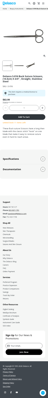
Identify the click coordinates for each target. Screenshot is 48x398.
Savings (6, 292)
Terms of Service (9, 375)
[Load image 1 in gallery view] (7, 66)
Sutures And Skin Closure (12, 244)
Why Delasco (8, 258)
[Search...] (29, 3)
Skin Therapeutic (9, 231)
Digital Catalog (8, 309)
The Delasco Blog (9, 261)
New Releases (8, 228)
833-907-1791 (14, 210)
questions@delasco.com (17, 214)
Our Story (6, 255)
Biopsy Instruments (17, 8)
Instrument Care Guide (11, 322)
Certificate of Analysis (11, 316)
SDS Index (6, 326)
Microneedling (8, 238)
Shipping (5, 102)
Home (5, 8)
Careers (6, 265)
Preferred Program (10, 282)
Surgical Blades (8, 241)
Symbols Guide (8, 319)
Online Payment (9, 271)
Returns (6, 298)
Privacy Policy (8, 372)
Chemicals (6, 234)
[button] (43, 3)
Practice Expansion (10, 285)
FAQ (4, 268)
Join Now (24, 352)
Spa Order (6, 386)
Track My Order (9, 295)
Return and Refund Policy (12, 379)
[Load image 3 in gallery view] (30, 66)
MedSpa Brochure (9, 313)
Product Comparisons (11, 289)
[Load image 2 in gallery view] (19, 66)
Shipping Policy (8, 383)
